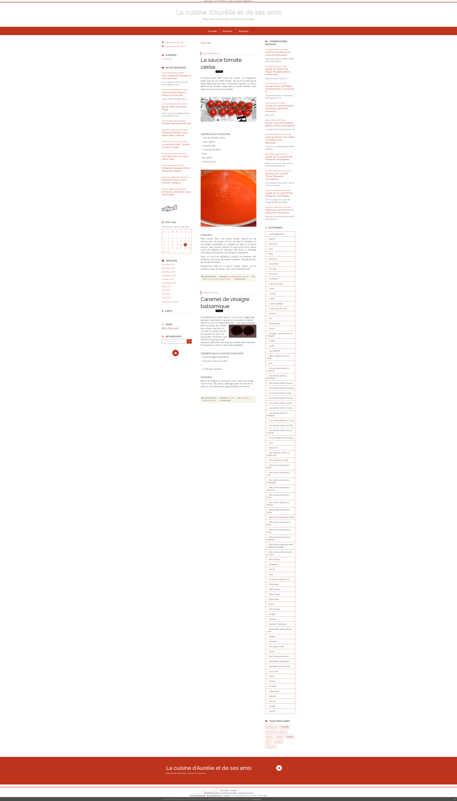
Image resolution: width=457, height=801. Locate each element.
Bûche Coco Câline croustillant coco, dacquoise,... (279, 140)
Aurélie (268, 69)
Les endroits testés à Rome (280, 403)
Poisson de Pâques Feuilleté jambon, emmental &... (278, 72)
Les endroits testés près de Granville (279, 431)
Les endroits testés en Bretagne (277, 414)
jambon (269, 736)
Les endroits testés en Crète (281, 425)
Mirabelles (273, 564)
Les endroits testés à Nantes (281, 388)
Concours (273, 273)
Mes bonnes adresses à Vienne (278, 511)
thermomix (271, 731)
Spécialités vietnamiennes (280, 666)
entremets (270, 746)
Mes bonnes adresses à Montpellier (278, 481)
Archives (227, 31)
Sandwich (273, 641)
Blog (271, 254)
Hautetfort (233, 790)
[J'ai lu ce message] (455, 799)
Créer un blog (224, 790)
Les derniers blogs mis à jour (212, 793)
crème (271, 288)
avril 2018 (166, 294)
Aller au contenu (8, 4)
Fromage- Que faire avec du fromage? (280, 334)
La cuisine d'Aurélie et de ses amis (228, 12)
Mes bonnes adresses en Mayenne (279, 538)
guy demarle (271, 726)
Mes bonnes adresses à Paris (278, 496)
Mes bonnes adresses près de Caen (279, 553)
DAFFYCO (270, 52)
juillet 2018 (166, 286)
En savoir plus (256, 799)
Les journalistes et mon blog (281, 437)
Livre (271, 442)
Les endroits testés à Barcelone (277, 377)
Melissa (269, 210)
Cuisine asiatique (276, 303)
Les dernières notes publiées (229, 793)
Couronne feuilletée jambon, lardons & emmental (279, 108)
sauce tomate (213, 279)
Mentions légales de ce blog (214, 795)
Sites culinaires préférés (279, 656)
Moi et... (272, 569)
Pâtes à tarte (274, 594)
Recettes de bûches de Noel (176, 123)
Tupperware (274, 691)
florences (270, 173)
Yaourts (272, 711)
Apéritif (272, 239)
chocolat (272, 268)
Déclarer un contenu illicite (197, 795)
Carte (168, 311)
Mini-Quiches (274, 559)
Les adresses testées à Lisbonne (278, 369)
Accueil (212, 31)
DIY (270, 318)
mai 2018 (166, 290)
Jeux (271, 363)
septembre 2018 (169, 283)
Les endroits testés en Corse (281, 420)
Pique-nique (274, 599)
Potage (272, 614)
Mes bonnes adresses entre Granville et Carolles (280, 545)
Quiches (272, 619)
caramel (244, 398)
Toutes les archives (170, 302)
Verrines (272, 701)
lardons (283, 731)
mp (267, 86)
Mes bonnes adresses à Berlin (278, 466)
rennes (290, 736)
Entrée (272, 328)
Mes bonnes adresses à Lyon (278, 473)
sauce (205, 279)
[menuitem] (212, 31)
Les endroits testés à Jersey (280, 383)
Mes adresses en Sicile (278, 460)
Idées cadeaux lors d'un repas (278, 357)
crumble (272, 293)
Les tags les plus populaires (245, 793)
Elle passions (274, 323)
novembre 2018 (168, 275)
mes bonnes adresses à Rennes (278, 503)
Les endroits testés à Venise (281, 408)
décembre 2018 (168, 272)
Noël (271, 574)
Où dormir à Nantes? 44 (279, 579)
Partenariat (273, 584)
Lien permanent (210, 276)
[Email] (175, 353)
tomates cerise (225, 279)
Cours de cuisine (276, 283)
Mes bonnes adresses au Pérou (279, 530)
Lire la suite (166, 59)
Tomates (272, 686)
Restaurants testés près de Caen (279, 630)
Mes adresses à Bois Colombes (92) (278, 453)
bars (271, 249)
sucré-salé (273, 671)
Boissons (273, 259)
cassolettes (274, 263)
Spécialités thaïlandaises (279, 661)
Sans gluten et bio (276, 646)
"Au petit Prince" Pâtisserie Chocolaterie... (276, 176)
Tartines (272, 681)
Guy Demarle (274, 351)
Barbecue (273, 244)
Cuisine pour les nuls (277, 308)
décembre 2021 (168, 264)
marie (268, 137)
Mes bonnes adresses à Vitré (281, 517)
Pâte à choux (274, 589)
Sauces (245, 276)
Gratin (271, 346)
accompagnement (235, 276)
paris (268, 741)
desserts (272, 313)
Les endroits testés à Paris (280, 393)
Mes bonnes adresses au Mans (279, 523)
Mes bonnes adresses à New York (278, 488)
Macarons (273, 447)
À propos (243, 31)
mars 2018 (166, 297)
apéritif (280, 736)
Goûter (272, 341)
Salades (272, 636)
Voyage (272, 706)
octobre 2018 (167, 279)
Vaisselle (272, 696)
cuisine (272, 298)
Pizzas (271, 604)
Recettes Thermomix (277, 624)
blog (265, 795)
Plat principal (274, 609)
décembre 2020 (168, 268)
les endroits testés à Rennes (281, 398)
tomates (278, 741)
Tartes (271, 676)
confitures (273, 278)
